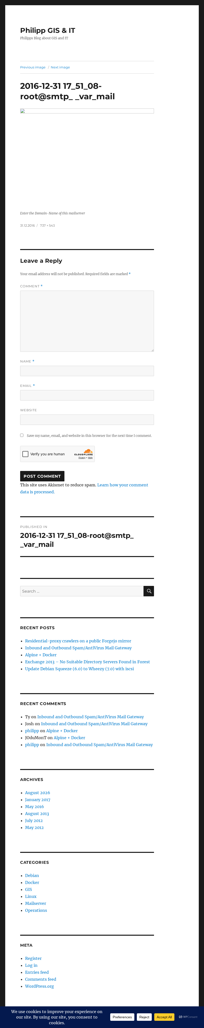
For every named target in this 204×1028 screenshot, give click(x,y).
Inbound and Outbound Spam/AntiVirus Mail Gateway (78, 647)
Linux (31, 896)
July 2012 (34, 820)
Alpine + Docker (40, 654)
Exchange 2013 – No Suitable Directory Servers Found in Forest (87, 661)
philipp (32, 730)
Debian (32, 875)
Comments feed (40, 979)
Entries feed (37, 972)
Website (28, 410)
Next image (60, 67)
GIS (28, 889)
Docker (32, 882)
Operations (36, 910)
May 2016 (34, 806)
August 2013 (37, 813)
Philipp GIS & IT (47, 30)
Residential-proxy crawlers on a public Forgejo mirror (78, 640)
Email (27, 386)
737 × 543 (47, 225)
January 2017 (37, 799)
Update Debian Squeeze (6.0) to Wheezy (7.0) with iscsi (79, 668)
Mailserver (35, 903)
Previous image (33, 67)
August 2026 (37, 792)
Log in (31, 965)
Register (33, 958)
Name (27, 361)
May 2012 (34, 827)
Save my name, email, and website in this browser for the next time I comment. (89, 436)
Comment (31, 286)
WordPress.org (39, 986)
